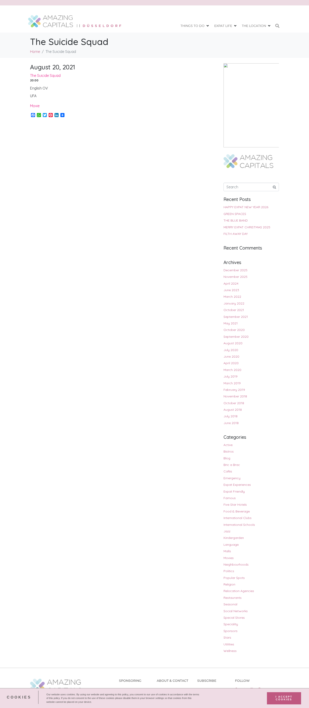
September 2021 (235, 317)
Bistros (228, 451)
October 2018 (233, 403)
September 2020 (236, 337)
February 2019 (234, 390)
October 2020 (234, 330)
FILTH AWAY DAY (235, 234)
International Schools (239, 525)
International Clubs (237, 518)
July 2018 (230, 416)
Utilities (228, 644)
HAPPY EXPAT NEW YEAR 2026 (245, 207)
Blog (226, 458)
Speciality (230, 624)
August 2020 (232, 343)
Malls (227, 551)
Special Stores (234, 618)
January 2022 (233, 303)
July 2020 (230, 350)
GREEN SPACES (234, 214)
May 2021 (230, 323)
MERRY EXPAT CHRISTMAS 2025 (246, 227)
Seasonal (230, 604)
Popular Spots (234, 578)
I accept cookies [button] (284, 698)
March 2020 (232, 370)
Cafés (227, 471)
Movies (228, 558)
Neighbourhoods (236, 564)
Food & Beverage (236, 511)
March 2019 (232, 383)
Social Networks (235, 611)
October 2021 (233, 310)
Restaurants (232, 598)
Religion (229, 584)
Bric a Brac (231, 465)
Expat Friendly (234, 491)
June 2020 (231, 356)
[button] (195, 25)
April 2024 (230, 283)
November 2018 (235, 396)
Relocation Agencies (238, 591)
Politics (228, 571)
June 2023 (231, 290)
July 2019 (230, 376)
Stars (227, 637)
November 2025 (235, 277)
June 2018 (231, 423)
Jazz (227, 531)
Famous (229, 498)
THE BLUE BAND (235, 220)
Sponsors (230, 631)
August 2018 (232, 410)
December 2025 (235, 270)
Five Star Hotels (235, 505)
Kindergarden (233, 538)
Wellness (230, 651)
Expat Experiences (237, 485)
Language (231, 545)
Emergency (231, 478)
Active (228, 445)
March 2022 (232, 297)
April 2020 (231, 363)
